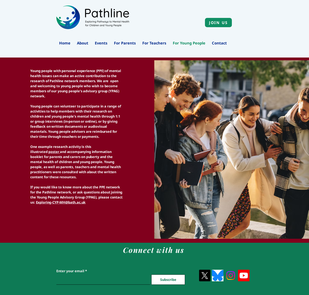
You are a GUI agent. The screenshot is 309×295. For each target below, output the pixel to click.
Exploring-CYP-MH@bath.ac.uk (61, 202)
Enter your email (70, 271)
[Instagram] (230, 275)
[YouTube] (244, 275)
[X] (204, 275)
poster (54, 151)
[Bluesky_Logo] (217, 275)
